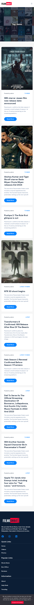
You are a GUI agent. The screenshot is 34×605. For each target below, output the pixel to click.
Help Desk (4, 585)
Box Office (5, 567)
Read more (12, 119)
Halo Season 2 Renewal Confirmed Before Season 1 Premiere (15, 362)
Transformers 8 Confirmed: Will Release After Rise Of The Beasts (16, 324)
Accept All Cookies (17, 602)
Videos (3, 549)
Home (3, 546)
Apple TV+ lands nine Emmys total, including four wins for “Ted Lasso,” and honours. (15, 481)
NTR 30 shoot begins (14, 291)
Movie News (5, 563)
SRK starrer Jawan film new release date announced (15, 101)
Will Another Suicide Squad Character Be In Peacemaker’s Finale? (15, 445)
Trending (4, 589)
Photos (3, 553)
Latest (22, 286)
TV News (27, 93)
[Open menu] (32, 4)
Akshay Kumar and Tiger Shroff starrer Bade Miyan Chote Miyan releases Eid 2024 (16, 180)
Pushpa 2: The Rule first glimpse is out (16, 216)
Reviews (4, 571)
